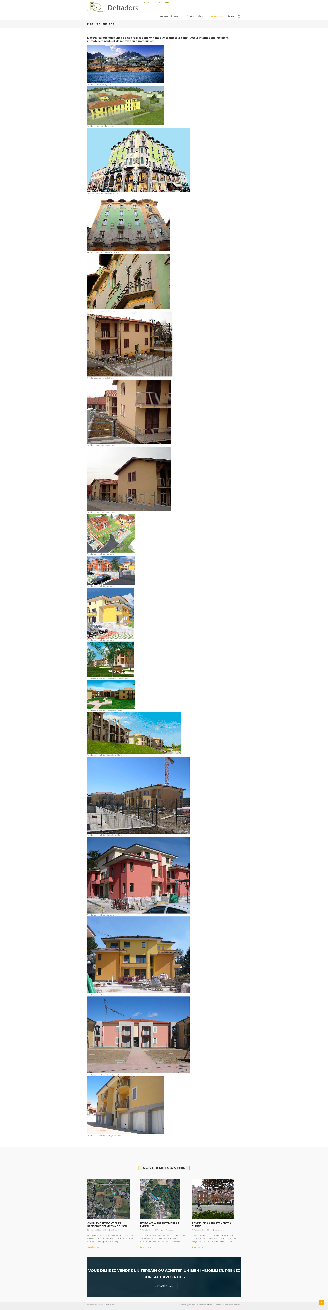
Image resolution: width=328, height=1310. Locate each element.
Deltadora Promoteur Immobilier (227, 1305)
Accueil (152, 16)
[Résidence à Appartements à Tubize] (213, 1199)
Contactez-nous (164, 1286)
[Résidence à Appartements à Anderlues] (160, 1199)
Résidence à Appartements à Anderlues (159, 1225)
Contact (231, 16)
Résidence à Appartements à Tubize (212, 1225)
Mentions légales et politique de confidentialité (195, 1305)
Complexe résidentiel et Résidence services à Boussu (107, 1225)
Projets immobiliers (195, 16)
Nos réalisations (216, 16)
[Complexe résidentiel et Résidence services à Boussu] (108, 1199)
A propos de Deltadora (170, 16)
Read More (93, 1247)
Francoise (116, 1230)
